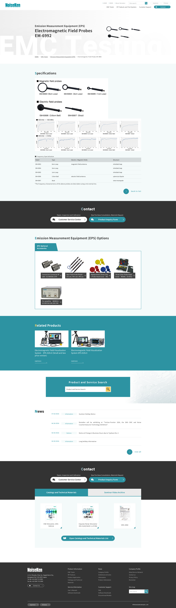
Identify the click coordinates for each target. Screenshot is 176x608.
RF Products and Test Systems (126, 7)
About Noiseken (120, 3)
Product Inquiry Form (108, 219)
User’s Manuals (72, 590)
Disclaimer (132, 580)
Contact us (132, 575)
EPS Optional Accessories (42, 247)
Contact (163, 7)
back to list (136, 191)
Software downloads (74, 593)
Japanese (155, 3)
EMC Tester (110, 7)
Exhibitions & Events (104, 575)
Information (102, 577)
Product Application (74, 577)
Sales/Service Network (136, 572)
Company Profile (103, 572)
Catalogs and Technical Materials (61, 492)
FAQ (99, 590)
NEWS (111, 3)
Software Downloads (104, 593)
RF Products (71, 575)
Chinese (166, 3)
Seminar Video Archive (114, 492)
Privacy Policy (133, 577)
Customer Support (145, 7)
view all (138, 452)
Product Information (104, 580)
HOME (105, 3)
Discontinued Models (104, 595)
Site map (132, 587)
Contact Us (36, 585)
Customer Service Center (70, 219)
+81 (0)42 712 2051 (37, 579)
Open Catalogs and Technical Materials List (88, 538)
